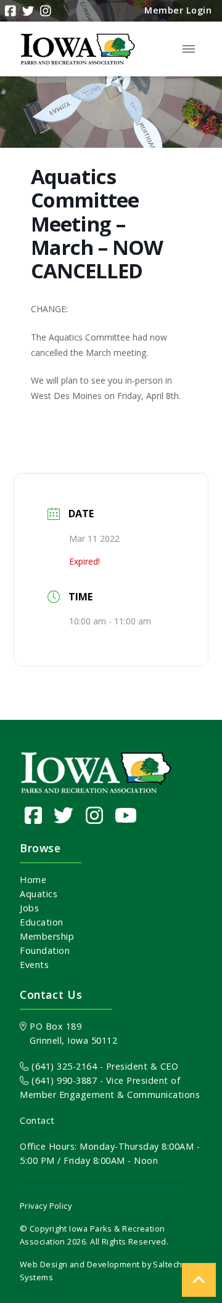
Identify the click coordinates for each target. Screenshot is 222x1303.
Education (42, 922)
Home (33, 879)
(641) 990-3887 (63, 1080)
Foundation (45, 950)
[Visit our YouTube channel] (126, 815)
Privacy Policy (46, 1205)
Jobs (29, 908)
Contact (37, 1120)
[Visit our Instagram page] (95, 815)
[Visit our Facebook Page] (34, 815)
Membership (47, 936)
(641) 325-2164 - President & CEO (103, 1066)
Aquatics (38, 894)
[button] (188, 49)
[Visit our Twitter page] (64, 815)
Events (34, 964)
